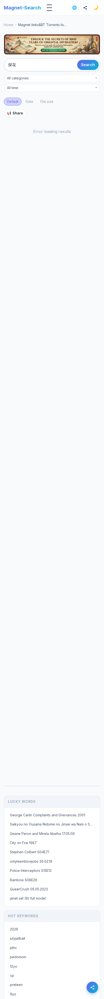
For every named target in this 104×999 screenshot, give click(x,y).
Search (88, 64)
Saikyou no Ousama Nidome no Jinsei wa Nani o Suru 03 (53, 824)
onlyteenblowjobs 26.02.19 (31, 861)
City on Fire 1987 (23, 843)
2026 (14, 929)
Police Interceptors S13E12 (31, 870)
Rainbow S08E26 (23, 880)
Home (8, 25)
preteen (16, 985)
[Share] (85, 7)
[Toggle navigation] (49, 7)
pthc (13, 948)
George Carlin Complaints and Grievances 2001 (47, 815)
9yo (13, 994)
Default (12, 101)
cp (12, 975)
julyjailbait (17, 938)
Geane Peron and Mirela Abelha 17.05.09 (42, 834)
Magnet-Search (22, 8)
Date (29, 101)
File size (46, 101)
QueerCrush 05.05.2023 (29, 889)
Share (15, 113)
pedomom (18, 957)
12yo (13, 966)
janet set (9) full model (28, 898)
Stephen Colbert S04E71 (29, 852)
